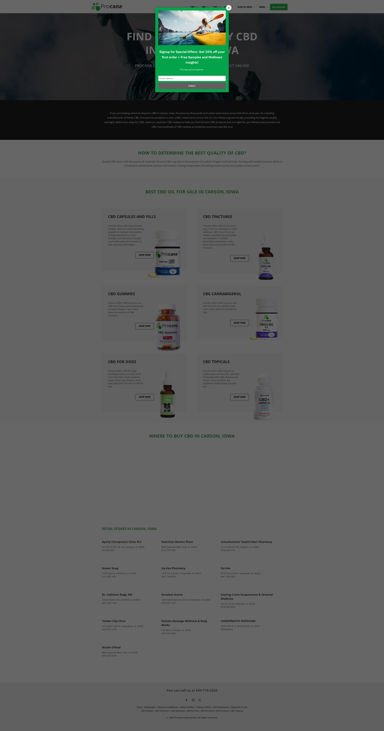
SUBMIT (192, 86)
